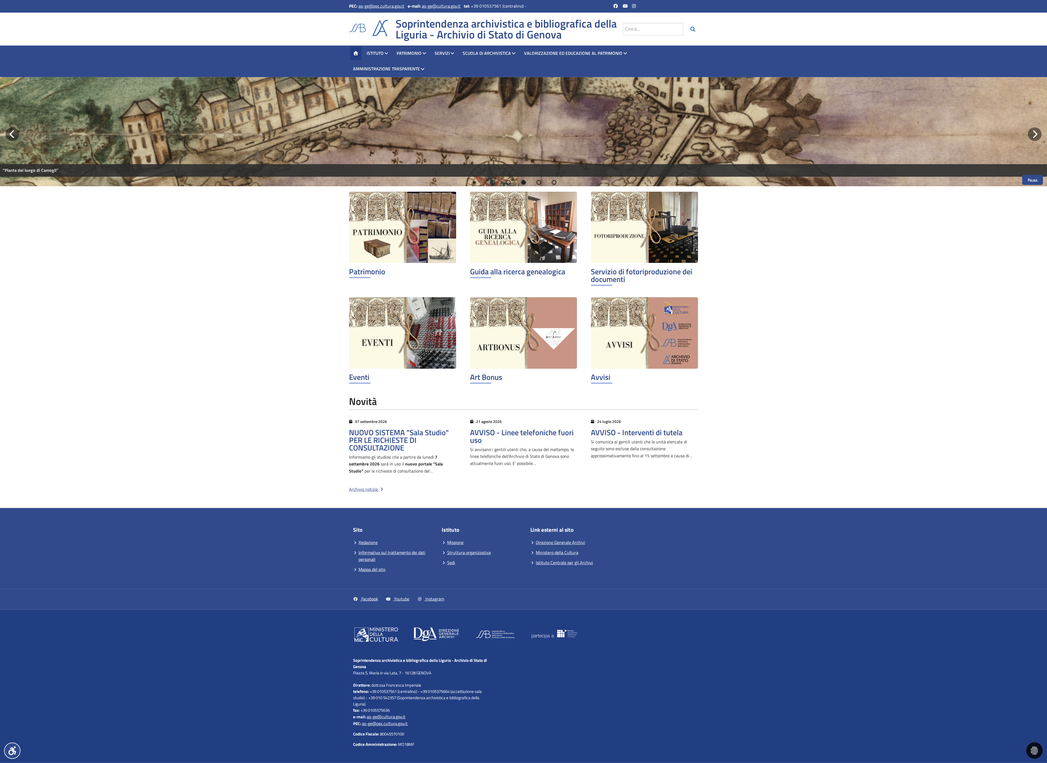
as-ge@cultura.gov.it (441, 6)
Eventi (359, 377)
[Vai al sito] (376, 636)
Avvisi (600, 377)
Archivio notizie (364, 489)
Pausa (1032, 180)
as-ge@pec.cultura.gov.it (381, 6)
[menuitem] (356, 53)
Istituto (375, 53)
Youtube (401, 599)
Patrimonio (409, 53)
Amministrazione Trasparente (386, 68)
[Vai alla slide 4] (538, 182)
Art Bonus (486, 377)
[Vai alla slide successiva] (1035, 134)
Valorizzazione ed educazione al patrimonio (573, 53)
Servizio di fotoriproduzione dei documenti (641, 275)
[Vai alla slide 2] (508, 182)
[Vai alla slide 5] (554, 182)
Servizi (442, 53)
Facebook (369, 599)
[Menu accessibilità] (12, 751)
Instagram (434, 599)
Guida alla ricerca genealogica (517, 271)
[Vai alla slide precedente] (12, 134)
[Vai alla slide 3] (523, 182)
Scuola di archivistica (487, 53)
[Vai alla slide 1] (493, 182)
